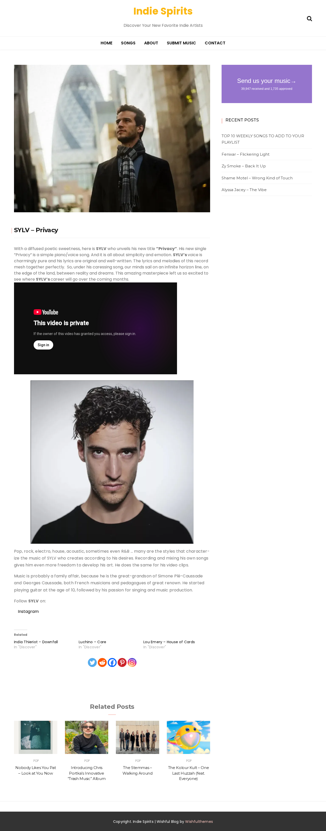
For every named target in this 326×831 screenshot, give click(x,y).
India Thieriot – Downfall (36, 641)
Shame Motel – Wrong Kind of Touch (257, 178)
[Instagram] (132, 662)
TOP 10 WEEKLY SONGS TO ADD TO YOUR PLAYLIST (263, 139)
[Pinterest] (122, 662)
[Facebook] (112, 662)
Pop (36, 761)
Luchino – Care (92, 641)
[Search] (309, 18)
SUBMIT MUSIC (181, 43)
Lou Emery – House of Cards (169, 641)
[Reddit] (102, 662)
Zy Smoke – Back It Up (244, 166)
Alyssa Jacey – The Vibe (244, 189)
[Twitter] (92, 662)
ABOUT (151, 43)
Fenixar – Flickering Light (245, 154)
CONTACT (215, 43)
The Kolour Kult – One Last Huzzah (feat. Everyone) (188, 773)
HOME (106, 43)
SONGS (128, 43)
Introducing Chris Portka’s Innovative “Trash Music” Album (86, 773)
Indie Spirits (163, 11)
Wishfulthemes (199, 821)
